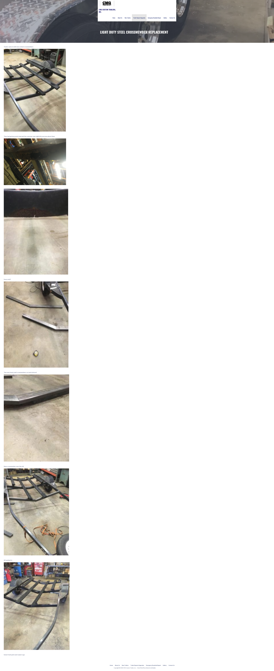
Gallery (165, 18)
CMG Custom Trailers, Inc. (107, 10)
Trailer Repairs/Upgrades (139, 18)
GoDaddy (153, 668)
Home (114, 18)
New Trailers (128, 18)
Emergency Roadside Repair (154, 18)
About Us (120, 18)
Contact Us (172, 18)
